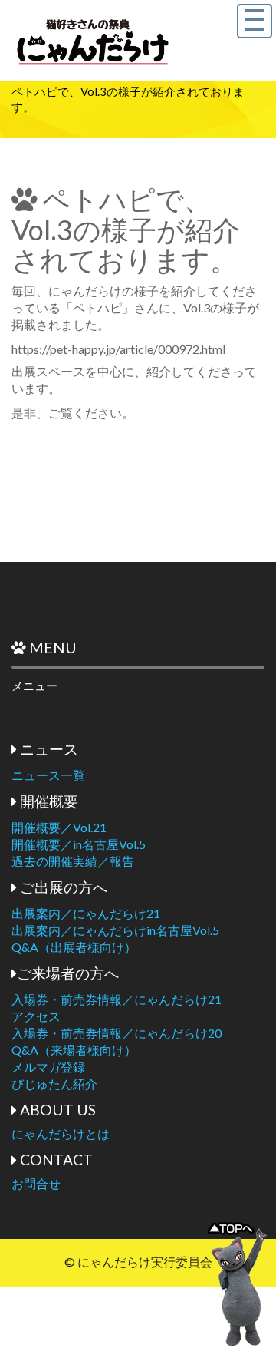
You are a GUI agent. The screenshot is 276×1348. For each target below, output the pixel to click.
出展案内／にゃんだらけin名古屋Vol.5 (115, 930)
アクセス (36, 1016)
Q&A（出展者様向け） (74, 947)
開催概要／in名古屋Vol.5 (79, 844)
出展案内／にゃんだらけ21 (86, 913)
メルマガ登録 (48, 1066)
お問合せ (36, 1183)
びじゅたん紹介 (54, 1083)
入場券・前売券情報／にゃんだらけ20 (117, 1033)
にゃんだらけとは (61, 1133)
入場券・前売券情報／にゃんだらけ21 (117, 999)
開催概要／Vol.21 (59, 827)
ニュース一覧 (48, 775)
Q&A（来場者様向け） (74, 1049)
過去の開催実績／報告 (73, 861)
